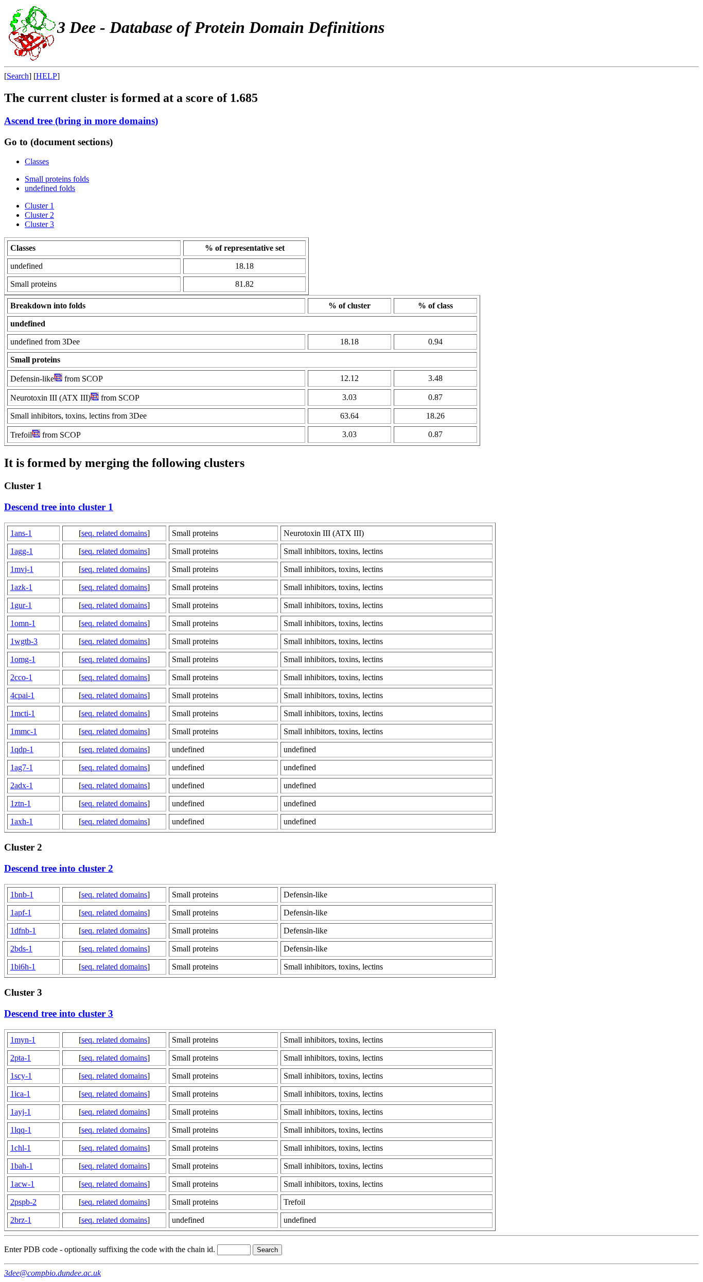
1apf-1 (20, 912)
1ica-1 (20, 1093)
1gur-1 (21, 605)
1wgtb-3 (24, 641)
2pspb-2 (23, 1202)
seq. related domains (114, 533)
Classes (37, 161)
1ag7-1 (21, 767)
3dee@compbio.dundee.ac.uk (52, 1273)
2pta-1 (20, 1057)
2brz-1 (20, 1220)
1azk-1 (21, 587)
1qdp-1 (21, 749)
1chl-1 (20, 1148)
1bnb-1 (21, 894)
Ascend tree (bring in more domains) (81, 120)
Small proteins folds (57, 179)
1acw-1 (22, 1184)
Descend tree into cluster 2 (58, 868)
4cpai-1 (22, 695)
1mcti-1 (22, 713)
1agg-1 (21, 551)
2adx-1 (21, 785)
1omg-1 (23, 659)
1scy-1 (21, 1075)
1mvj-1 (21, 569)
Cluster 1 (39, 205)
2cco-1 (21, 677)
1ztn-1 (20, 803)
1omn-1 (23, 623)
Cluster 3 (39, 224)
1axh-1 (21, 821)
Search (18, 76)
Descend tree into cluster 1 (58, 506)
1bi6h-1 (23, 966)
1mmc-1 (23, 731)
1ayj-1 (20, 1111)
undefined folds (50, 188)
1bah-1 (21, 1166)
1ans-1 (21, 533)
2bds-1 (21, 948)
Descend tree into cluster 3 (58, 1013)
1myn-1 (23, 1039)
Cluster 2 (39, 215)
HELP (46, 76)
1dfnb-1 (23, 930)
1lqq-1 (20, 1129)
